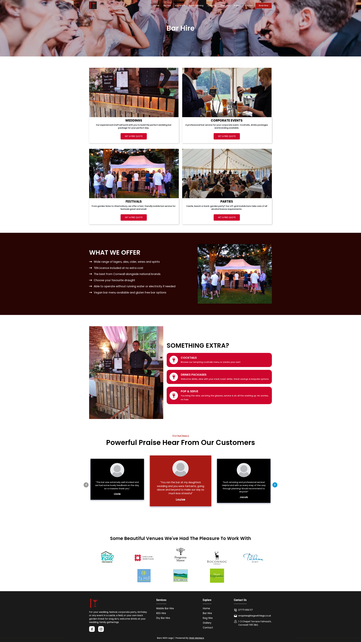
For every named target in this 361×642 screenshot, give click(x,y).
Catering (212, 5)
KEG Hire (161, 613)
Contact (249, 5)
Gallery (237, 5)
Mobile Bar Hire (165, 608)
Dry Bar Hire (163, 618)
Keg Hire (208, 618)
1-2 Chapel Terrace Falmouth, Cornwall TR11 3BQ (254, 623)
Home (156, 5)
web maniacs (196, 638)
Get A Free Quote (134, 136)
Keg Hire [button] (179, 5)
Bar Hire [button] (167, 5)
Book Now (263, 5)
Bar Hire (207, 613)
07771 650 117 (245, 610)
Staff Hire (225, 5)
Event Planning (196, 5)
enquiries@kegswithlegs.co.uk (254, 615)
